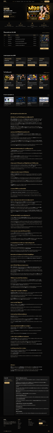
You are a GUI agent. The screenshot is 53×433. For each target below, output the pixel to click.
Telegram (4, 425)
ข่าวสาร (25, 1)
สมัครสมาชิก (47, 1)
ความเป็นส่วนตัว (30, 424)
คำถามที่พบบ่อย (30, 425)
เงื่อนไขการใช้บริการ (31, 423)
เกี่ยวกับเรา (30, 1)
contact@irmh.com (9, 380)
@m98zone (9, 379)
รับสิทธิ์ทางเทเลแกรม (46, 72)
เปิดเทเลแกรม (7, 382)
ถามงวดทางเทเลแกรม (8, 65)
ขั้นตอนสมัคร (18, 1)
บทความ (27, 1)
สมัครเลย (44, 48)
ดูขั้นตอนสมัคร (12, 16)
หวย (15, 1)
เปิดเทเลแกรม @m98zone (45, 32)
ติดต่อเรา (33, 1)
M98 (5, 419)
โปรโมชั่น (22, 1)
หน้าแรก (14, 1)
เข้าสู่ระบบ (42, 1)
